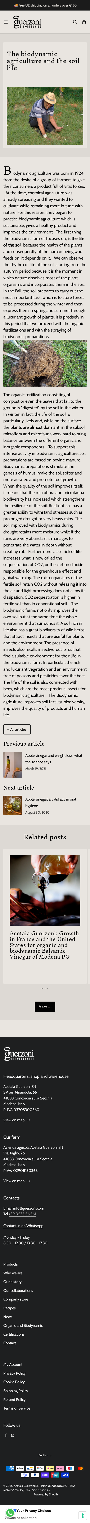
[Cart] (84, 22)
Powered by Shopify (46, 1494)
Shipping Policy (15, 1390)
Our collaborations (18, 1290)
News (7, 1316)
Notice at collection (21, 1518)
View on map (13, 1120)
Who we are (12, 1273)
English (43, 1455)
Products (10, 1264)
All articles (18, 729)
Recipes (9, 1308)
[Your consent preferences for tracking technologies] (83, 1516)
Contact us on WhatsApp (23, 1225)
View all (45, 1006)
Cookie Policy (14, 1381)
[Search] (74, 22)
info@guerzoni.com (28, 1208)
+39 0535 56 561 (22, 1213)
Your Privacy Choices (33, 1510)
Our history (12, 1281)
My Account (12, 1364)
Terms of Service (16, 1408)
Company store (15, 1299)
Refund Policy (14, 1399)
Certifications (13, 1334)
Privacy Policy (14, 1373)
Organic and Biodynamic (23, 1325)
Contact (9, 1342)
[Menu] (5, 22)
